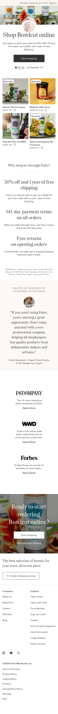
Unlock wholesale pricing (22, 575)
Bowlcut (44, 272)
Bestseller (8, 81)
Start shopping (29, 58)
